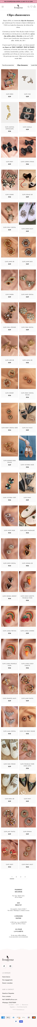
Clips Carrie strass (27, 162)
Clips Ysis (27, 94)
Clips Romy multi (27, 864)
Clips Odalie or (27, 194)
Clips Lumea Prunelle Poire (9, 664)
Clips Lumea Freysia (9, 631)
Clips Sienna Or (27, 563)
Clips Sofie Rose (9, 530)
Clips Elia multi (27, 428)
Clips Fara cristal (27, 327)
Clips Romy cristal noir (10, 428)
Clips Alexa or (27, 360)
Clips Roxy (9, 162)
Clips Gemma (27, 831)
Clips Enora (10, 294)
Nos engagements (7, 980)
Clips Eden (9, 94)
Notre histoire (6, 977)
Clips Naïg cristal (27, 294)
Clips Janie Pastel (27, 698)
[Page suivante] (25, 877)
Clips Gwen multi (27, 229)
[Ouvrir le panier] (34, 7)
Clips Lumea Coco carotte (27, 664)
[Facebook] (4, 966)
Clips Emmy (27, 497)
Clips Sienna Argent (10, 596)
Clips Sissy (9, 864)
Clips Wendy (9, 393)
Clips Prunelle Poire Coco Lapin (27, 765)
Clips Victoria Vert (9, 497)
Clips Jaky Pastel (9, 831)
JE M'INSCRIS (18, 1023)
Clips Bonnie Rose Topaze (10, 461)
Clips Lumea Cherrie (27, 631)
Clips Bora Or (9, 799)
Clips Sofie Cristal (9, 563)
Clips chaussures (22, 65)
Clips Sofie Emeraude (27, 530)
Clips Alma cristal (9, 731)
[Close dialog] (35, 1004)
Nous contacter (6, 996)
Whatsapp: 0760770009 (9, 1002)
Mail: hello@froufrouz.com (9, 999)
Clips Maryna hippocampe (9, 128)
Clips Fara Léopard (9, 327)
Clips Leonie (10, 194)
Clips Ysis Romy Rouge (27, 731)
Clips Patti (27, 799)
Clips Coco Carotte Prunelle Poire (27, 597)
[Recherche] (28, 6)
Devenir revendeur (7, 983)
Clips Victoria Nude (27, 465)
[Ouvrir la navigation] (3, 6)
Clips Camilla (27, 127)
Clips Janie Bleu (27, 261)
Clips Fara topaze (10, 764)
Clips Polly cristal (9, 227)
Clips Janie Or (9, 261)
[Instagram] (10, 966)
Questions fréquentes (8, 993)
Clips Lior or (9, 360)
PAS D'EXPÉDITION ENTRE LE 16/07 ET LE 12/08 (18, 1)
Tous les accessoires (8, 65)
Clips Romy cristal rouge (27, 394)
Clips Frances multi (9, 698)
